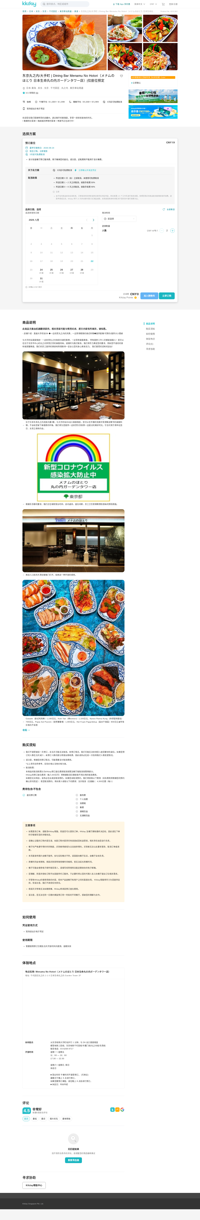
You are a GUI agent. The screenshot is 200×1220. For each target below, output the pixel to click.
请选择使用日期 (32, 213)
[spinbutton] (167, 230)
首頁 (24, 11)
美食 (76, 11)
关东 (38, 11)
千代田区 (53, 11)
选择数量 (106, 226)
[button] (30, 92)
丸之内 (64, 88)
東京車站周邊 (66, 11)
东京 (44, 11)
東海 (34, 88)
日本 (31, 11)
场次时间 (106, 213)
